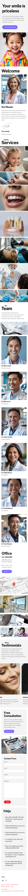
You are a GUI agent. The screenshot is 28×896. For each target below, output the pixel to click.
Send (7, 802)
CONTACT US (6, 571)
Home (2, 884)
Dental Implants (14, 222)
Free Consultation (10, 27)
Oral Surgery (14, 275)
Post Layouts (15, 884)
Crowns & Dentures (14, 294)
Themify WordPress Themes (18, 891)
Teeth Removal (14, 177)
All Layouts (8, 884)
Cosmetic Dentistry (14, 196)
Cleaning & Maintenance (14, 157)
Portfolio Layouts (5, 886)
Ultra (3, 889)
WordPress (9, 891)
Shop (12, 886)
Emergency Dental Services (14, 249)
